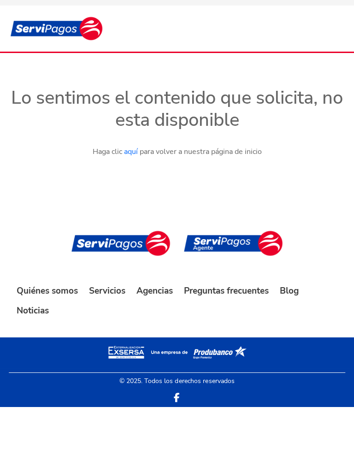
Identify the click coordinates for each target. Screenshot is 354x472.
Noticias (33, 311)
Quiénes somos (47, 291)
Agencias (154, 291)
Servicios (107, 291)
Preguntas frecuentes (226, 291)
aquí (131, 152)
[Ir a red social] (177, 397)
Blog (289, 291)
